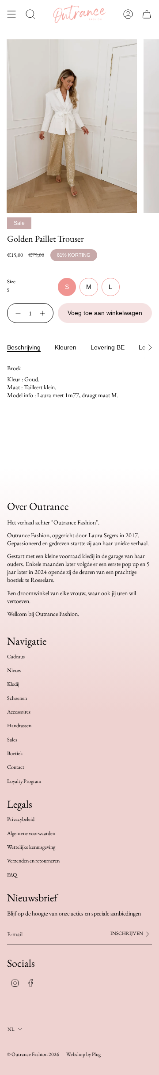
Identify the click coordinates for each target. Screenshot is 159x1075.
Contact (15, 767)
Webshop (75, 1054)
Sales (12, 739)
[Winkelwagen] (146, 14)
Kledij (13, 684)
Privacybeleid (20, 819)
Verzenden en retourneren (33, 860)
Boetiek (15, 753)
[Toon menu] (11, 14)
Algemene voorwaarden (31, 833)
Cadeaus (16, 656)
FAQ (12, 874)
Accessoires (18, 711)
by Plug (93, 1054)
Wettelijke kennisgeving (31, 847)
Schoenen (17, 698)
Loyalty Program (24, 781)
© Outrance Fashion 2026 (33, 1054)
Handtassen (19, 725)
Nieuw (14, 670)
